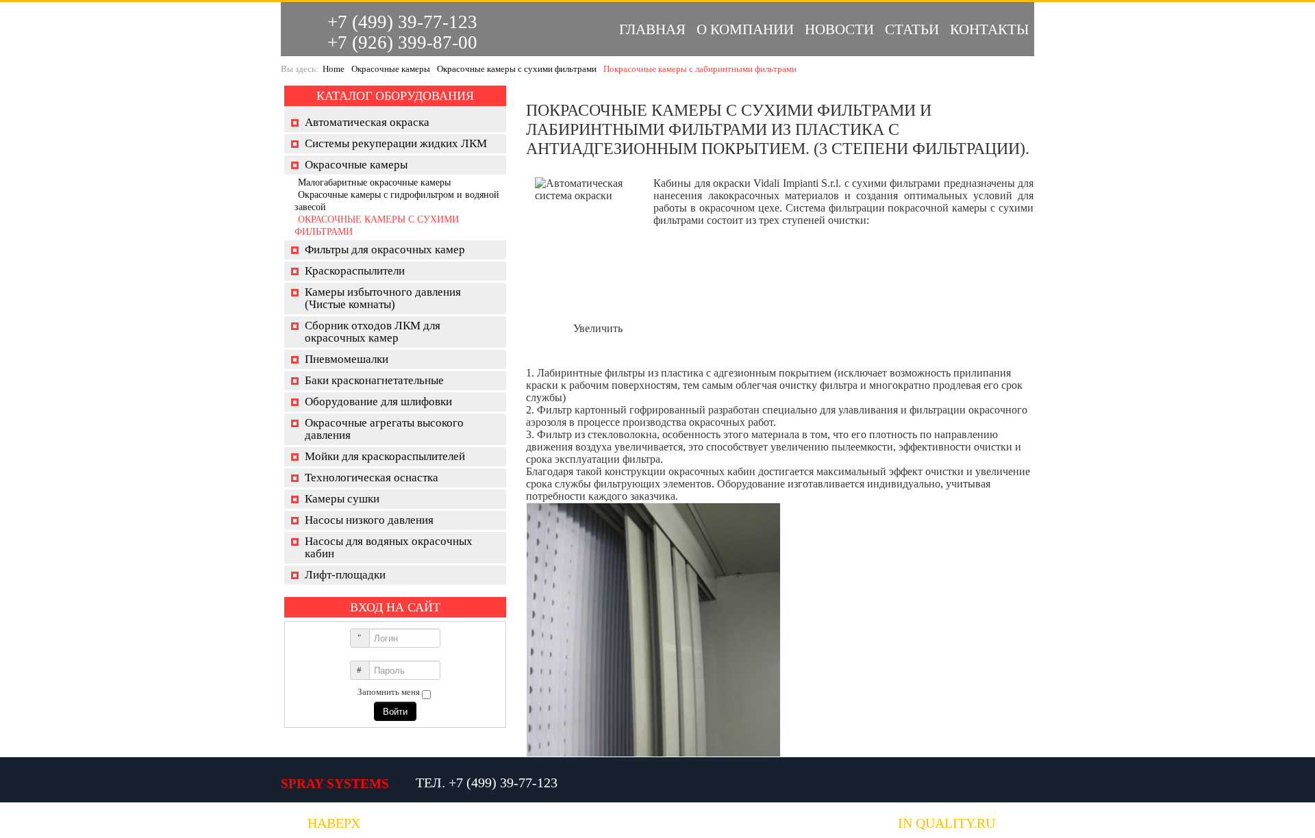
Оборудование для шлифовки (378, 401)
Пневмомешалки (346, 359)
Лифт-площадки (345, 574)
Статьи (912, 29)
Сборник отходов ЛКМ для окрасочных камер (372, 331)
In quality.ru (946, 823)
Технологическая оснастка (371, 477)
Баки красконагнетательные (374, 380)
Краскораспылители (355, 270)
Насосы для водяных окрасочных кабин (389, 547)
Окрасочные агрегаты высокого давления (384, 429)
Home (334, 69)
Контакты (989, 29)
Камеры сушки (342, 498)
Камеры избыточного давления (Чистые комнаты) (383, 298)
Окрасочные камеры (390, 69)
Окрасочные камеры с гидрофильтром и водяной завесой (397, 201)
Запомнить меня (389, 692)
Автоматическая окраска (367, 122)
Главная (652, 29)
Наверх (334, 823)
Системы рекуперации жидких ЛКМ (396, 143)
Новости (839, 29)
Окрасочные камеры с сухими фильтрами (517, 69)
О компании (745, 29)
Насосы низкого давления (369, 519)
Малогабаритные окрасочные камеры (374, 182)
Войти (395, 711)
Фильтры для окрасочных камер (385, 249)
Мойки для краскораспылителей (385, 456)
